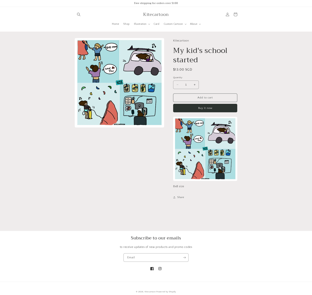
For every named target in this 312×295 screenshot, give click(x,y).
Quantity (177, 77)
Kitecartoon (150, 292)
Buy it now (205, 108)
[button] (79, 14)
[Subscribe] (184, 257)
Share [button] (180, 197)
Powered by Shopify (166, 292)
